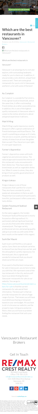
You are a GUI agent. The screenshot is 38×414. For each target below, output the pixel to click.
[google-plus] (16, 389)
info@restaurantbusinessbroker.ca (19, 377)
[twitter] (21, 389)
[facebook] (12, 389)
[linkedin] (26, 389)
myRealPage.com (21, 396)
